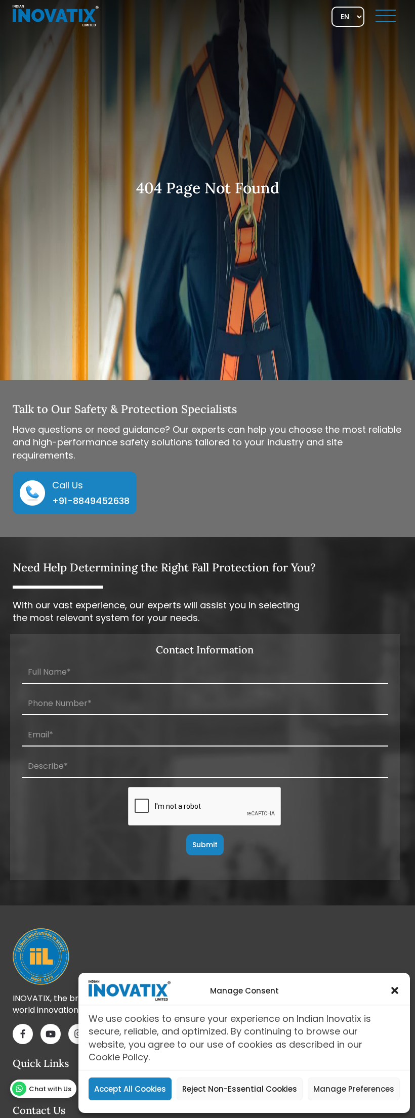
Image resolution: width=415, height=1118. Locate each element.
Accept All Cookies (130, 1089)
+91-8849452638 (91, 500)
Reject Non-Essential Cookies (239, 1089)
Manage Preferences (353, 1089)
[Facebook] (23, 1035)
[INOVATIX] (56, 15)
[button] (395, 990)
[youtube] (50, 1035)
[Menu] (386, 16)
